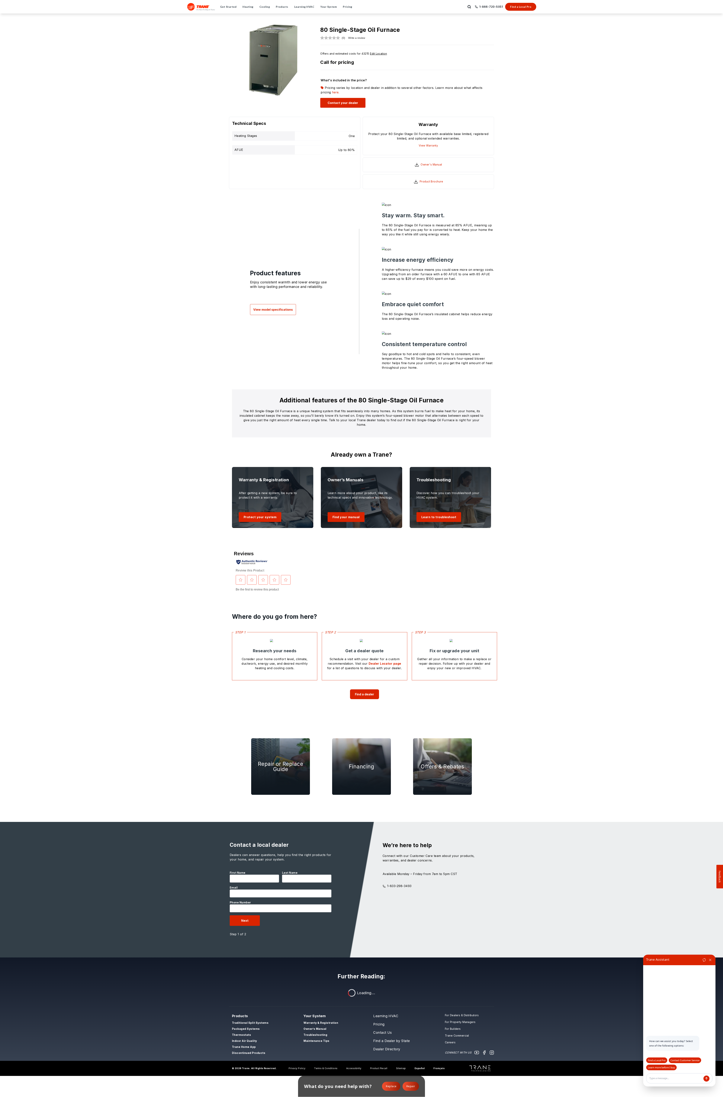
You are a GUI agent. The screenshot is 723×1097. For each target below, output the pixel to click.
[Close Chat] (710, 960)
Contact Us (382, 1032)
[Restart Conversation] (704, 960)
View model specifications (273, 309)
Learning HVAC (385, 1016)
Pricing (378, 1024)
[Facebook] (484, 1052)
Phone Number (240, 902)
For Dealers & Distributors (462, 1015)
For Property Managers (460, 1022)
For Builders (453, 1028)
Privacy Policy (297, 1068)
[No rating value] (331, 37)
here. (335, 92)
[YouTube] (476, 1052)
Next (245, 920)
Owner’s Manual (315, 1028)
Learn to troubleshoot (438, 517)
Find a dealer (364, 694)
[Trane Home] (201, 7)
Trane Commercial (457, 1035)
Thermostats (241, 1034)
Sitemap (401, 1068)
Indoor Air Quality (244, 1040)
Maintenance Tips (316, 1040)
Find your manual (346, 517)
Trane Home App (244, 1046)
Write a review (356, 37)
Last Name (289, 872)
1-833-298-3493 (399, 886)
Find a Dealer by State (391, 1041)
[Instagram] (492, 1052)
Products (240, 1016)
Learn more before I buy (661, 1067)
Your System (315, 1016)
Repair (410, 1086)
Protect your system (260, 517)
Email (234, 887)
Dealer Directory (386, 1049)
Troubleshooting (315, 1034)
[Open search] (469, 7)
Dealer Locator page (385, 663)
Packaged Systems (246, 1028)
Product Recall (378, 1068)
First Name (238, 872)
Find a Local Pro (520, 6)
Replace (391, 1086)
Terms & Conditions (326, 1068)
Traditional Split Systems (250, 1022)
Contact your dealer (343, 103)
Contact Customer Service (684, 1060)
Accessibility (354, 1068)
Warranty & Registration (321, 1022)
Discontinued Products (248, 1052)
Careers (450, 1042)
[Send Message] (706, 1079)
